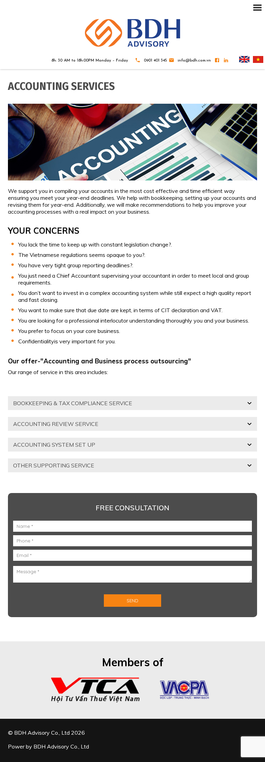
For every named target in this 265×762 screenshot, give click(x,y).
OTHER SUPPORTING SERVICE (53, 465)
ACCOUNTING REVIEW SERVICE (55, 423)
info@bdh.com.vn (194, 60)
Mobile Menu (132, 7)
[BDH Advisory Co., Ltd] (132, 33)
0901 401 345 (155, 60)
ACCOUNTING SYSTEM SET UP (54, 444)
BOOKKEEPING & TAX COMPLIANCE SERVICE (72, 403)
